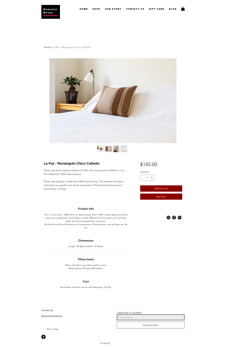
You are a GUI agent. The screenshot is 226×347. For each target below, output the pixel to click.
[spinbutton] (147, 177)
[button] (183, 8)
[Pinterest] (179, 217)
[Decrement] (143, 177)
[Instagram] (168, 217)
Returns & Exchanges (51, 315)
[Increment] (152, 177)
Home (47, 47)
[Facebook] (174, 217)
